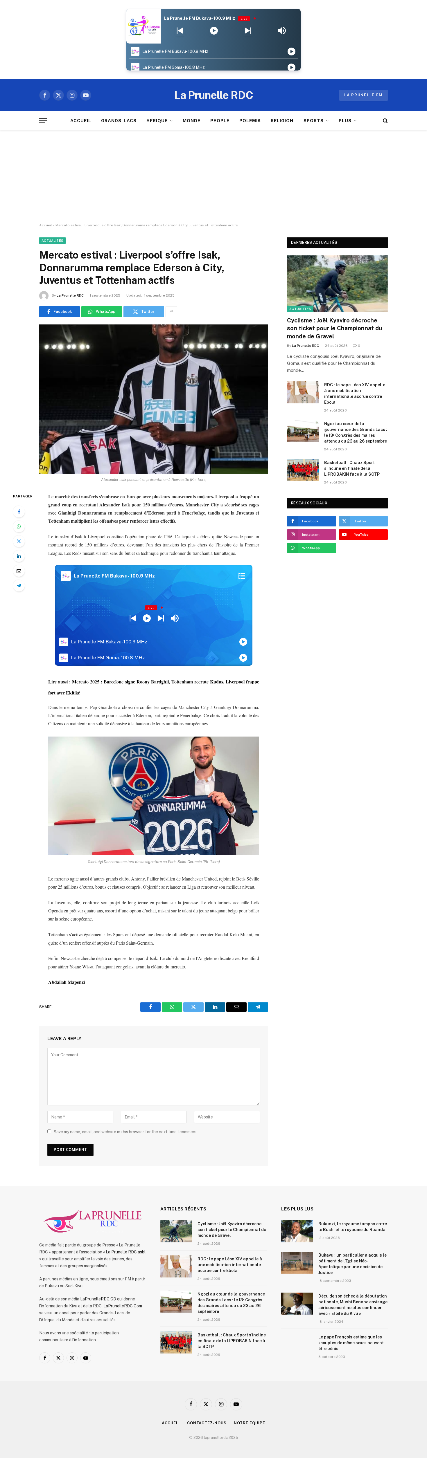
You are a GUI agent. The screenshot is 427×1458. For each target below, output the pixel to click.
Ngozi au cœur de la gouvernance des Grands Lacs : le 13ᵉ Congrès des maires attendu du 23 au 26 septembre (355, 432)
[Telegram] (19, 585)
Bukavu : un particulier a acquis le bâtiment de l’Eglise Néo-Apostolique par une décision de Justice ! (352, 1264)
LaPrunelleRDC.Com (122, 1306)
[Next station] (180, 30)
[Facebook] (19, 511)
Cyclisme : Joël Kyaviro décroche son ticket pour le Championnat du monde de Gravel (334, 328)
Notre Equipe (249, 1423)
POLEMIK (250, 120)
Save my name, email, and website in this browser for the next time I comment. (126, 1131)
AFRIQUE (157, 120)
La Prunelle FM (363, 95)
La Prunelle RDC (70, 295)
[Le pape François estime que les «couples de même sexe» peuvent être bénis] (297, 1345)
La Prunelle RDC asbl (126, 1252)
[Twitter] (19, 541)
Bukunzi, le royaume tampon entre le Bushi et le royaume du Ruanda (352, 1226)
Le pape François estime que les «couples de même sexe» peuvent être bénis (351, 1343)
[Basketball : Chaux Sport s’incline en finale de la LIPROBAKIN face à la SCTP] (303, 470)
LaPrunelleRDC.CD (98, 1299)
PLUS (345, 120)
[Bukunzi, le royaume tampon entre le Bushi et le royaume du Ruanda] (297, 1231)
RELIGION (282, 120)
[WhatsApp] (19, 526)
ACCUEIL (80, 120)
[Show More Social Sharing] (171, 311)
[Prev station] (248, 30)
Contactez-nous (207, 1423)
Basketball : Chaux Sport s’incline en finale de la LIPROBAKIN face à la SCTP (352, 468)
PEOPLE (219, 120)
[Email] (19, 571)
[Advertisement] (213, 176)
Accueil (45, 225)
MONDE (191, 120)
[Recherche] (385, 120)
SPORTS (314, 120)
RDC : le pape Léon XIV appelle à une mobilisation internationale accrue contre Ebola (354, 393)
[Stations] (242, 576)
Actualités (52, 240)
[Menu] (43, 120)
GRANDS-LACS (119, 120)
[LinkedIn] (19, 556)
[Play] (214, 30)
